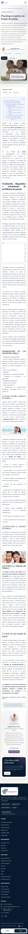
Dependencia (7, 380)
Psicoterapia (13, 125)
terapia (13, 151)
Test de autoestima (5, 897)
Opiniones (3, 868)
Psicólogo (5, 223)
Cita (20, 930)
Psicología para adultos (6, 822)
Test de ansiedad (5, 889)
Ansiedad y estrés (5, 842)
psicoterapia (20, 193)
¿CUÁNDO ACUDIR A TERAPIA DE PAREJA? (14, 111)
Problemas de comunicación (11, 357)
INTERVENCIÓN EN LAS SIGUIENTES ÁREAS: (15, 108)
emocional (14, 380)
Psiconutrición (4, 850)
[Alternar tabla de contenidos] (22, 99)
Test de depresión (5, 891)
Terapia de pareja (5, 827)
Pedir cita (4, 58)
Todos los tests (4, 886)
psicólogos (10, 232)
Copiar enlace (16, 92)
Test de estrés (4, 894)
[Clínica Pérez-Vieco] (4, 2)
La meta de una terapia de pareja (14, 117)
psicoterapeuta (10, 154)
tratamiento (7, 127)
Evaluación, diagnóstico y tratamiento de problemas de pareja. (15, 105)
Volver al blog (12, 58)
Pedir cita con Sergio (14, 751)
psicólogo (6, 267)
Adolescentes (4, 830)
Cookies (14, 925)
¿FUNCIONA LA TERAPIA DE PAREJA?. (15, 115)
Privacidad (9, 925)
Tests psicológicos (5, 863)
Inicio (2, 8)
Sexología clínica (5, 824)
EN (21, 926)
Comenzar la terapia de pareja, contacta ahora (15, 119)
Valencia (7, 230)
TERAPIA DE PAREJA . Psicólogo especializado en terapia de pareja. (12, 101)
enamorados (9, 134)
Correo (10, 92)
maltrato (14, 201)
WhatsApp (5, 92)
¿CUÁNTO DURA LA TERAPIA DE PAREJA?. (14, 113)
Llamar (7, 930)
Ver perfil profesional (14, 748)
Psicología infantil (5, 832)
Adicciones (3, 848)
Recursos (3, 866)
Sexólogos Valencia (5, 879)
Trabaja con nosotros (6, 876)
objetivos (19, 280)
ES (19, 926)
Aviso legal (3, 925)
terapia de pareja (9, 193)
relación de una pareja (10, 339)
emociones (7, 649)
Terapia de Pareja (10, 123)
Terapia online (4, 835)
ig (5, 916)
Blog (5, 8)
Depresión (3, 845)
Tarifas (2, 871)
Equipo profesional (5, 858)
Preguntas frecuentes (6, 860)
